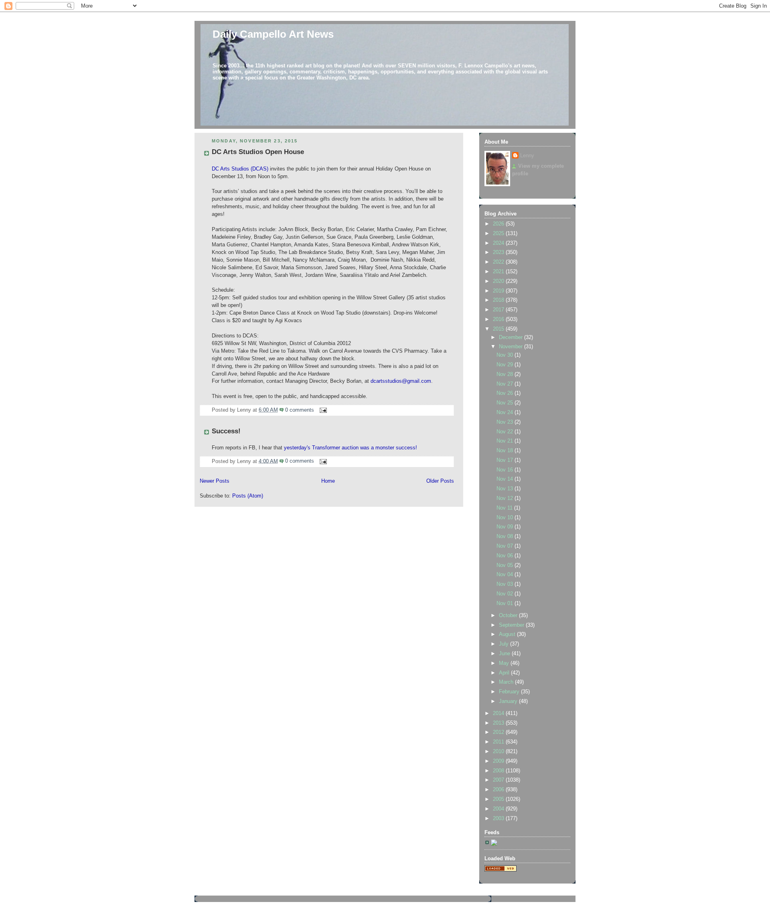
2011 (499, 742)
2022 (499, 262)
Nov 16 (505, 470)
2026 (499, 224)
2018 (499, 300)
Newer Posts (214, 481)
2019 (499, 291)
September (512, 625)
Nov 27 (505, 384)
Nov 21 (505, 441)
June (505, 653)
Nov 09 (505, 527)
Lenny (527, 155)
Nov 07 (505, 546)
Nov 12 (505, 498)
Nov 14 (505, 479)
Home (328, 481)
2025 (499, 233)
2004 (499, 809)
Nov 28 (505, 374)
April (505, 673)
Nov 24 (505, 412)
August (508, 634)
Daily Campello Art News (273, 34)
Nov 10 (505, 517)
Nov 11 (505, 508)
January (509, 701)
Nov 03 (505, 584)
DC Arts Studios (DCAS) (240, 169)
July (504, 644)
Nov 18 (505, 450)
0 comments (299, 410)
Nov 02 (505, 594)
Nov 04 (505, 574)
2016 (499, 319)
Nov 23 (505, 422)
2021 (499, 271)
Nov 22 (505, 432)
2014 (499, 713)
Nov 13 (505, 489)
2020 (499, 281)
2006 (499, 789)
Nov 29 (505, 365)
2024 (499, 243)
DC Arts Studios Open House (258, 152)
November (511, 346)
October (509, 615)
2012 (499, 732)
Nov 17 (505, 460)
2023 (499, 252)
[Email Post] (322, 410)
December (511, 337)
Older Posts (440, 481)
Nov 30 (505, 355)
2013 (499, 723)
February (510, 692)
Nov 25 (505, 403)
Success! (226, 431)
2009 (499, 761)
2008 (499, 771)
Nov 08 (505, 536)
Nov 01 (505, 603)
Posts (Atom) (247, 496)
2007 (499, 780)
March (507, 682)
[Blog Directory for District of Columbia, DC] (500, 870)
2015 (499, 329)
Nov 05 (505, 565)
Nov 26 (505, 393)
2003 (499, 818)
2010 (499, 751)
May (505, 663)
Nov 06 (505, 556)
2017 (499, 310)
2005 (499, 799)
